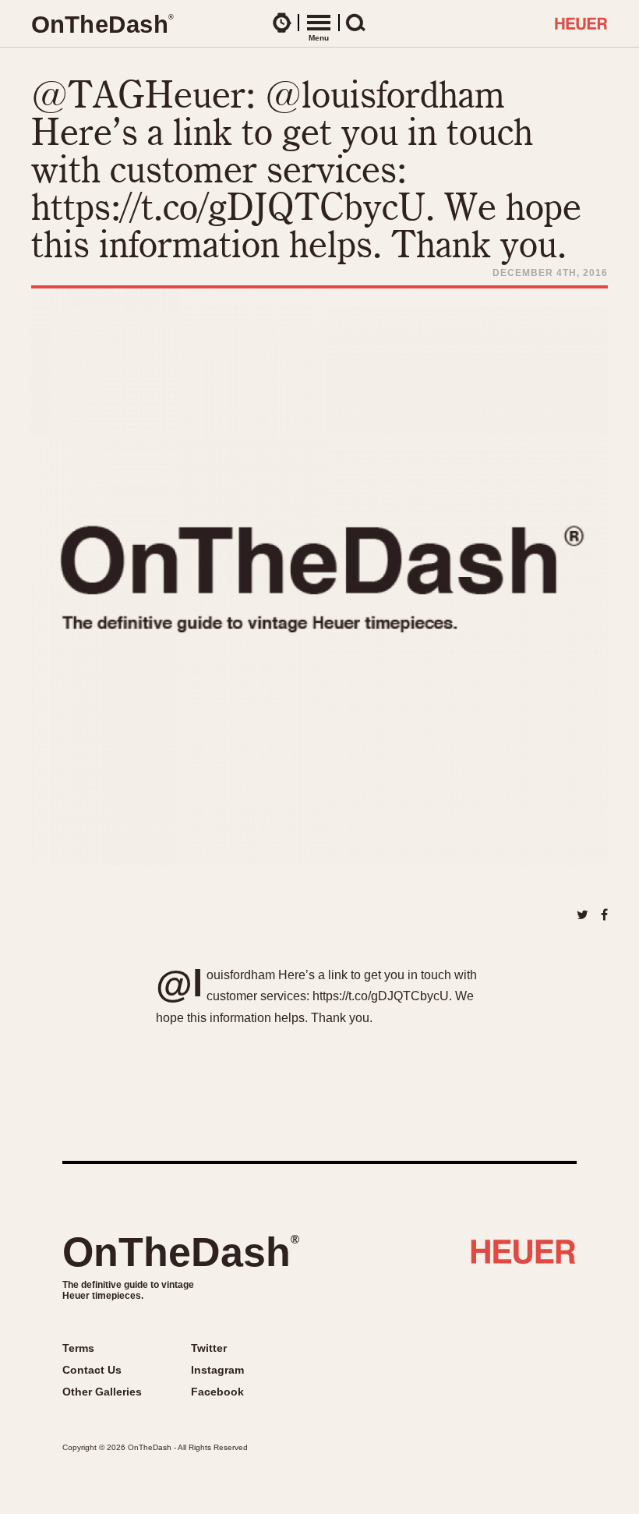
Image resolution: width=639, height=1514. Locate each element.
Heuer (523, 1257)
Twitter (209, 1348)
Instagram (217, 1370)
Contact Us (92, 1370)
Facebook (217, 1391)
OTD (102, 24)
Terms (78, 1348)
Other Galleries (102, 1391)
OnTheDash (180, 1252)
